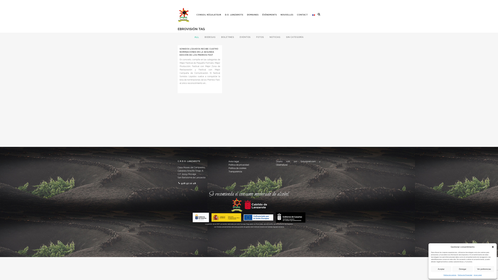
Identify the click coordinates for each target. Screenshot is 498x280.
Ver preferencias (484, 269)
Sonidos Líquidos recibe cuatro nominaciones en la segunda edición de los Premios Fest (199, 52)
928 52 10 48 (188, 183)
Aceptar (441, 269)
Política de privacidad (239, 165)
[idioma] (313, 15)
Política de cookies (450, 275)
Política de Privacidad (465, 275)
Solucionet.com (308, 161)
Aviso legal (234, 161)
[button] (493, 247)
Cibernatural (282, 165)
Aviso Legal (478, 275)
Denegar (462, 269)
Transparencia (235, 171)
